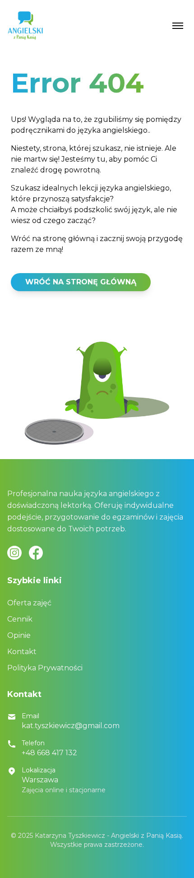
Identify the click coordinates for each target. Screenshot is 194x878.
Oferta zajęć (29, 603)
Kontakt (22, 651)
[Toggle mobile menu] (178, 26)
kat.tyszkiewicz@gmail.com (71, 725)
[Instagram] (14, 553)
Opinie (19, 635)
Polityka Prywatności (45, 668)
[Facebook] (36, 553)
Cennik (19, 619)
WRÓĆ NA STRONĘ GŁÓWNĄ (80, 282)
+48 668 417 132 (49, 752)
